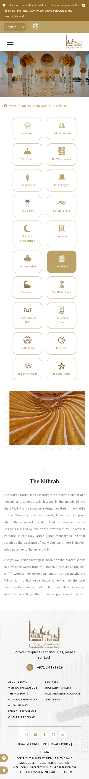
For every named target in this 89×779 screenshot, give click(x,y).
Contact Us (52, 699)
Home (13, 105)
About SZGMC (17, 681)
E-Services (51, 681)
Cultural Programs (22, 717)
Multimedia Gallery (57, 687)
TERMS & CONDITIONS (32, 744)
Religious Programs (22, 711)
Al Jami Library (18, 705)
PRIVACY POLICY (60, 744)
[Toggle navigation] (10, 41)
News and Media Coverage (62, 693)
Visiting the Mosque (22, 687)
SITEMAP (44, 752)
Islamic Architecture (34, 105)
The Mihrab (59, 105)
